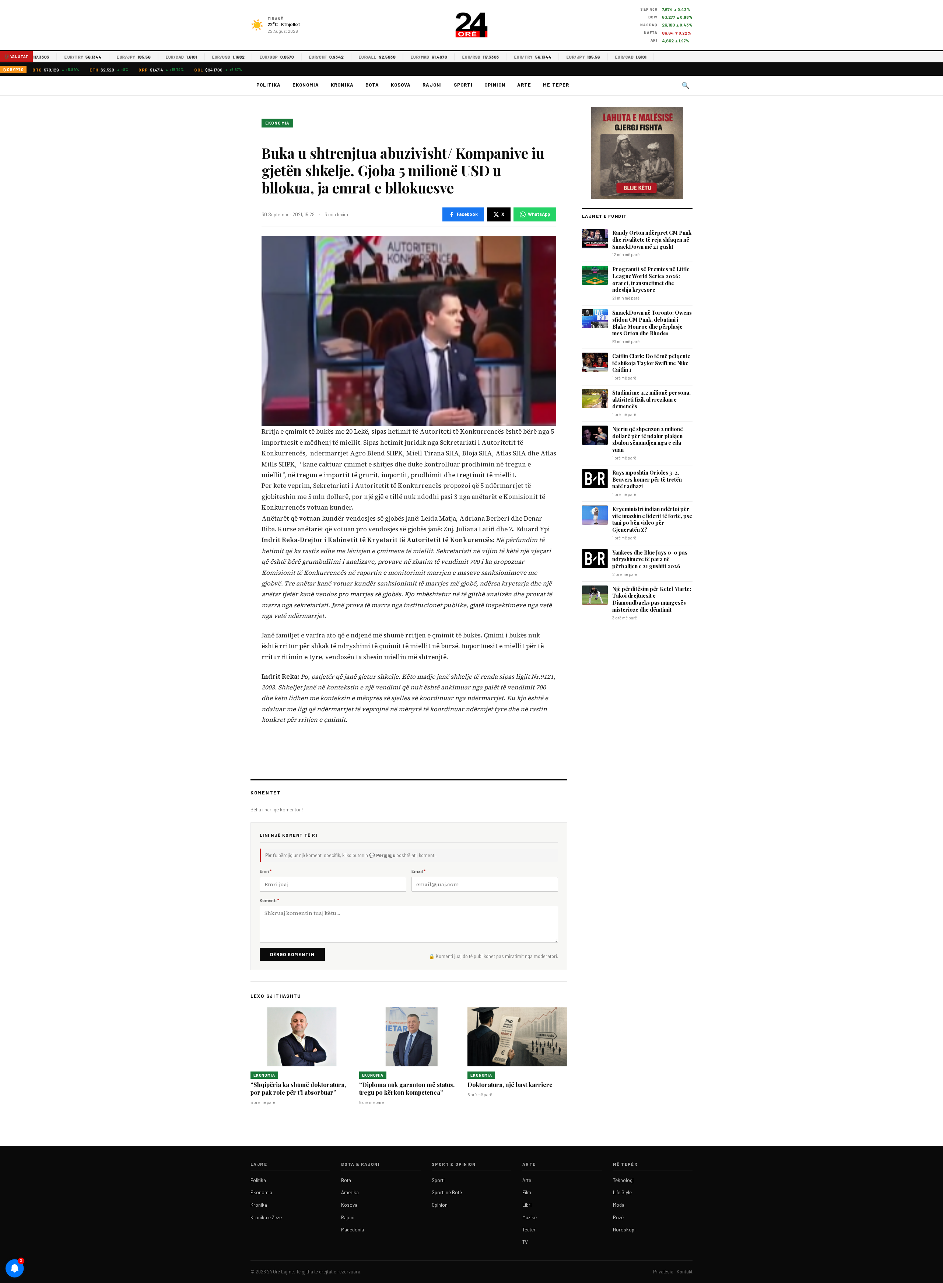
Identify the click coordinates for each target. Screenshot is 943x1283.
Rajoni (432, 85)
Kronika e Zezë (266, 1217)
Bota (372, 85)
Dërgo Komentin (292, 954)
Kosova (401, 85)
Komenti (269, 900)
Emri (265, 871)
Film (526, 1192)
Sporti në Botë (447, 1192)
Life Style (622, 1192)
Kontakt (685, 1271)
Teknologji (624, 1180)
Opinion (494, 85)
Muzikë (529, 1217)
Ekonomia (305, 85)
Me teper (556, 85)
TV (525, 1242)
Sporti (463, 85)
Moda (618, 1205)
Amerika (350, 1192)
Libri (527, 1205)
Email (418, 871)
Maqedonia (352, 1230)
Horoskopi (624, 1230)
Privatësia (663, 1271)
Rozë (618, 1217)
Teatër (529, 1230)
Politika (268, 85)
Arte (524, 85)
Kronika (342, 85)
